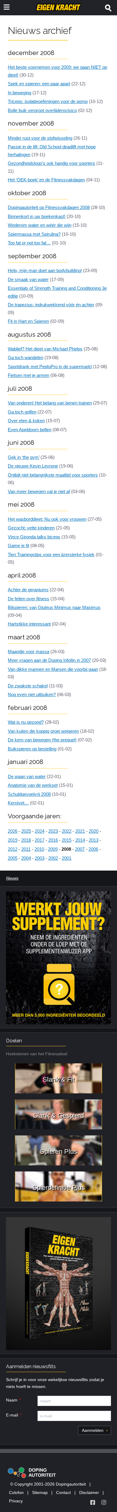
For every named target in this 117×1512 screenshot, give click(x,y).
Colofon (16, 1492)
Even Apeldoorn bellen (29, 429)
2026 (12, 831)
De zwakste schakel (28, 685)
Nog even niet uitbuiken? (32, 694)
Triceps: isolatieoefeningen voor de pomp (48, 101)
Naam (11, 1400)
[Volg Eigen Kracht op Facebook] (92, 1502)
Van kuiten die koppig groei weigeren (43, 731)
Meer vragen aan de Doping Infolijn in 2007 (49, 660)
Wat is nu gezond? (26, 722)
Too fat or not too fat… (29, 242)
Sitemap (40, 1492)
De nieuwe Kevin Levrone (33, 465)
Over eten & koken (26, 420)
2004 (26, 858)
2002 (53, 858)
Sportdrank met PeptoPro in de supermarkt (50, 366)
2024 (39, 831)
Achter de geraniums (28, 589)
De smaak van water (28, 279)
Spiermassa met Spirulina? (34, 234)
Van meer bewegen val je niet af (39, 491)
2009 (53, 849)
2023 (53, 831)
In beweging (19, 92)
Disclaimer (89, 1492)
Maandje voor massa (28, 651)
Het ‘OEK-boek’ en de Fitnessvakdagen (46, 179)
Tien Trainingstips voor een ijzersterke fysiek (51, 554)
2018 (26, 840)
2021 (80, 831)
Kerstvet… (18, 802)
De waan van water (27, 776)
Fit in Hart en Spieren (28, 321)
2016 (53, 840)
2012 (12, 849)
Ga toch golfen (22, 411)
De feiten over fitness (28, 598)
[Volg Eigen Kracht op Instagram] (104, 1502)
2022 (66, 831)
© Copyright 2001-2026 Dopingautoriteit (48, 1484)
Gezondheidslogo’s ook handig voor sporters (51, 163)
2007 (80, 849)
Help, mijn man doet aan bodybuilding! (45, 270)
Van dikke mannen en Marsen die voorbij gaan (53, 669)
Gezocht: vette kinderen (31, 527)
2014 (80, 840)
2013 (93, 840)
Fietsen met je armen (28, 375)
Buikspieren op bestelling (32, 748)
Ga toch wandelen (25, 357)
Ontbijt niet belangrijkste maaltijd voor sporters (53, 474)
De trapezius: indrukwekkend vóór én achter (51, 304)
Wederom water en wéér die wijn (39, 225)
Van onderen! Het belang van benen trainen (50, 402)
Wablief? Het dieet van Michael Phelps (45, 348)
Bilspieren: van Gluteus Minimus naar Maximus (54, 607)
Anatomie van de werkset (33, 785)
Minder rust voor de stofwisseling (40, 138)
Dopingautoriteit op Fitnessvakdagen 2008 (49, 207)
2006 (93, 849)
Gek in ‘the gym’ (23, 457)
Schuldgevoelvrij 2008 (29, 794)
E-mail (12, 1415)
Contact (63, 1492)
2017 (39, 840)
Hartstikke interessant (29, 623)
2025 (26, 831)
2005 (12, 858)
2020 (93, 831)
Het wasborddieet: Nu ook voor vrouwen (47, 519)
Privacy (16, 1500)
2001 (66, 858)
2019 (12, 840)
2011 (26, 849)
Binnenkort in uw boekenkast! (36, 216)
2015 (66, 840)
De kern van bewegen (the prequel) (42, 739)
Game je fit (18, 545)
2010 (39, 849)
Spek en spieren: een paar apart (39, 83)
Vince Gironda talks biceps (34, 536)
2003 (39, 858)
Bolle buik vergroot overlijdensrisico (42, 110)
